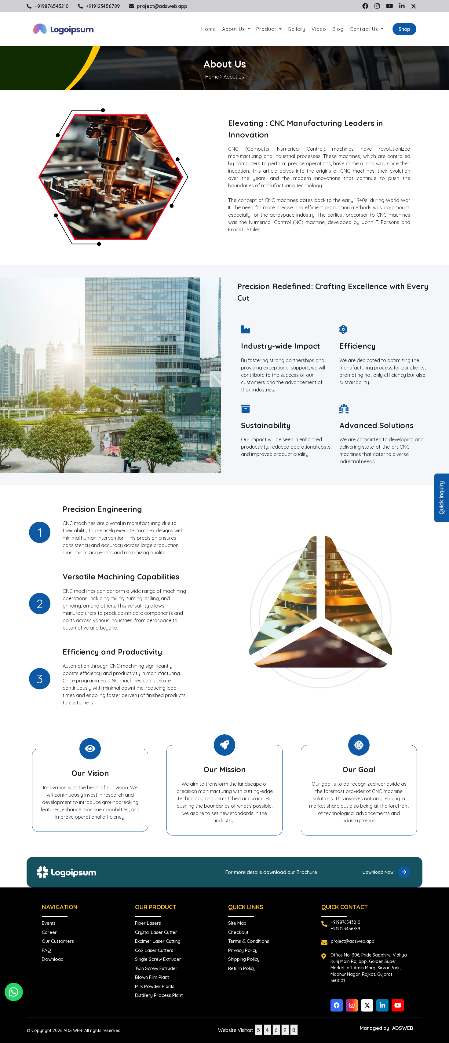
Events (49, 923)
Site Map (237, 923)
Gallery (296, 29)
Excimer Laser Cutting (158, 941)
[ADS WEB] (63, 29)
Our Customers (58, 941)
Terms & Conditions (248, 941)
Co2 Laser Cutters (154, 950)
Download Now (379, 872)
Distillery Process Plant (159, 995)
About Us (234, 29)
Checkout (238, 932)
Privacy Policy (242, 950)
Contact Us (365, 29)
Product (267, 29)
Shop (404, 29)
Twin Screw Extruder (156, 968)
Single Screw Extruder (158, 959)
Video (319, 29)
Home (208, 29)
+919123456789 (103, 6)
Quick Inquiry (441, 498)
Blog (338, 29)
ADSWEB (402, 1028)
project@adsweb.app (162, 6)
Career (49, 932)
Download (53, 959)
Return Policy (242, 968)
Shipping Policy (244, 959)
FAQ (46, 950)
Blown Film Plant (152, 977)
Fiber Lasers (148, 923)
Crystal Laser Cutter (156, 932)
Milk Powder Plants (154, 986)
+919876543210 (52, 6)
